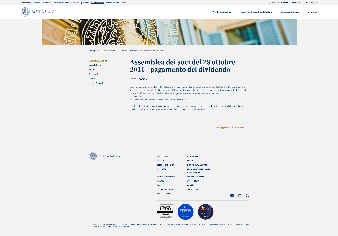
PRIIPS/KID (161, 169)
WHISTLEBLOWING (164, 193)
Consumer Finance (290, 11)
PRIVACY (160, 181)
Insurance (312, 11)
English (314, 2)
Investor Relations (61, 2)
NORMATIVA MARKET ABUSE (198, 165)
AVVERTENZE (162, 156)
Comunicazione (97, 2)
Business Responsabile (80, 2)
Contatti (92, 78)
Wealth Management (222, 11)
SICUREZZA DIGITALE (165, 189)
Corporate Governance (42, 2)
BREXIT (190, 161)
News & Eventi (95, 65)
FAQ (159, 185)
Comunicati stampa (98, 60)
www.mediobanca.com (174, 109)
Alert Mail (93, 74)
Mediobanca (26, 2)
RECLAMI (160, 161)
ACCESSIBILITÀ (193, 181)
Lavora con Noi (112, 2)
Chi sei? (124, 2)
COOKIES (190, 185)
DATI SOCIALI (192, 156)
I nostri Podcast (96, 83)
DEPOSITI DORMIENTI (166, 176)
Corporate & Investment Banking (256, 11)
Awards (92, 69)
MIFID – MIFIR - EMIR (165, 165)
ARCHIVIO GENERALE (195, 176)
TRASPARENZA (193, 189)
